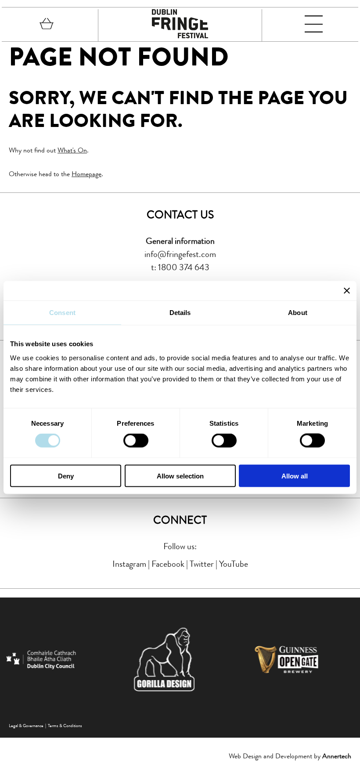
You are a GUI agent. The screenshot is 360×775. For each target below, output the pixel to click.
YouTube (233, 564)
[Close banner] (347, 291)
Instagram (129, 564)
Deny (66, 475)
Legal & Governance (26, 725)
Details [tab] (180, 312)
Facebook (167, 564)
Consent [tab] (62, 312)
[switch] (135, 441)
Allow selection (180, 475)
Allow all (294, 475)
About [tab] (297, 312)
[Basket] (47, 25)
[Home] (180, 36)
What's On (72, 150)
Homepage (86, 174)
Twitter (202, 564)
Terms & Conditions (65, 725)
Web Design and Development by (290, 756)
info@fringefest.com (180, 254)
